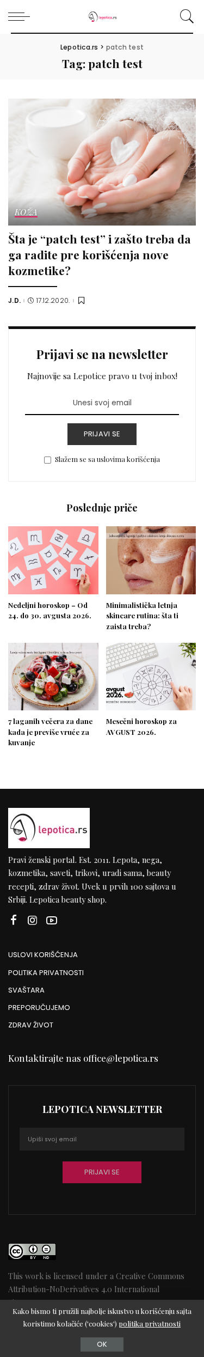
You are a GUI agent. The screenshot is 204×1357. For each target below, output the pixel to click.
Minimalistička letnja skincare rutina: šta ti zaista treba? (142, 615)
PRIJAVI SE (102, 434)
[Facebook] (13, 920)
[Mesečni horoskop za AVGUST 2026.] (151, 676)
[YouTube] (51, 920)
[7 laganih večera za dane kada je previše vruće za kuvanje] (53, 676)
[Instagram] (32, 920)
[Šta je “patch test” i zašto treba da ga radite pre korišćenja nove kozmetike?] (102, 162)
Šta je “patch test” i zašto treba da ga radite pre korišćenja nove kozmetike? (99, 254)
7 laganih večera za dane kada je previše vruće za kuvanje (50, 731)
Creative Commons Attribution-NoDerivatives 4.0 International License (96, 1289)
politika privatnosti (150, 1323)
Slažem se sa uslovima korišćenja (107, 459)
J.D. (14, 300)
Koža (26, 212)
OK (102, 1344)
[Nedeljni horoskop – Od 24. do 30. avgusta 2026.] (53, 560)
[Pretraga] (185, 16)
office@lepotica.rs (120, 1058)
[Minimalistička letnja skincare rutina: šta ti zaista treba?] (151, 560)
